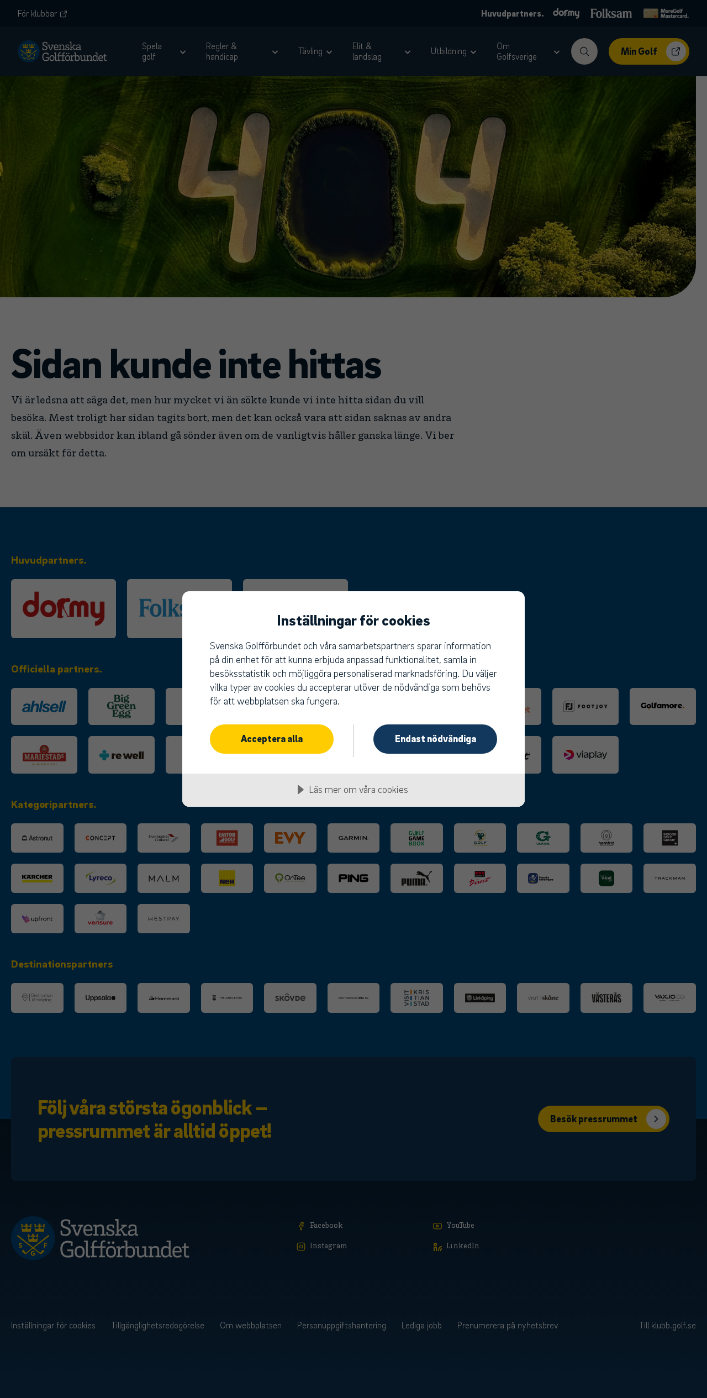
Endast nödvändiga (435, 738)
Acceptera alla (272, 738)
